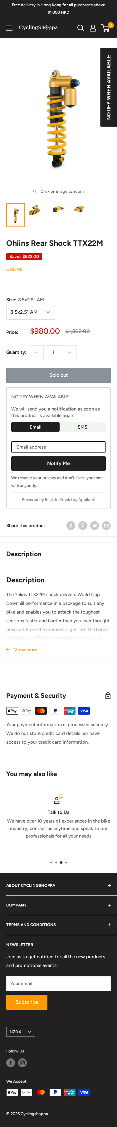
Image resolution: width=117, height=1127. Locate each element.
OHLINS (14, 269)
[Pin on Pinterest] (82, 525)
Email (35, 427)
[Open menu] (9, 28)
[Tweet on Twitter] (94, 525)
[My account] (93, 28)
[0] (106, 28)
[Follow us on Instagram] (22, 1062)
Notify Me (58, 463)
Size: (25, 300)
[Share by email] (106, 525)
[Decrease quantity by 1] (36, 352)
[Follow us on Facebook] (10, 1062)
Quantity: (16, 352)
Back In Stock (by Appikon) (70, 499)
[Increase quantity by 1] (69, 352)
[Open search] (80, 28)
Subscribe (27, 1002)
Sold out (58, 375)
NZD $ (15, 1031)
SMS (82, 427)
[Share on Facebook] (70, 525)
